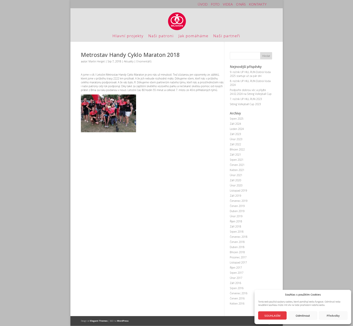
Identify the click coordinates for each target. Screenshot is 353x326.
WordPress (123, 320)
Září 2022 (235, 144)
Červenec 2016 (238, 293)
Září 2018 (235, 226)
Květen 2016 (237, 303)
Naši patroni (161, 36)
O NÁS (241, 4)
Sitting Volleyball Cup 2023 (245, 104)
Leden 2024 (237, 129)
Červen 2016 (237, 298)
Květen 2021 (237, 170)
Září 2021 (235, 154)
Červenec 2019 (238, 201)
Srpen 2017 (236, 272)
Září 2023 (235, 134)
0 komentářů (143, 61)
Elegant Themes (99, 320)
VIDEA (228, 4)
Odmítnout (303, 315)
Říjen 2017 (236, 267)
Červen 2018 (237, 242)
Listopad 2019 (238, 190)
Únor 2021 (236, 175)
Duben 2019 (237, 211)
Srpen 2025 (236, 118)
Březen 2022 (237, 149)
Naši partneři (226, 36)
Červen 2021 (237, 165)
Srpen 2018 (236, 231)
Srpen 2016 (236, 288)
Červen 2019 (237, 206)
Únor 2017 (236, 278)
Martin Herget (97, 61)
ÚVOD (203, 4)
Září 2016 (235, 283)
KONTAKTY (258, 4)
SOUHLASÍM (272, 315)
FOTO (215, 4)
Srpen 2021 (236, 159)
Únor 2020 (236, 185)
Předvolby (333, 315)
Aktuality (128, 61)
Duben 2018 (237, 247)
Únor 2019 (236, 216)
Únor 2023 (236, 139)
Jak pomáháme (193, 36)
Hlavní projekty (128, 36)
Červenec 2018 (238, 236)
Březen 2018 (237, 252)
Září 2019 (235, 195)
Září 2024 (235, 123)
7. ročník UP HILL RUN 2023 (246, 99)
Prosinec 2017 (238, 257)
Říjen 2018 (236, 221)
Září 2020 (235, 180)
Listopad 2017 (238, 262)
